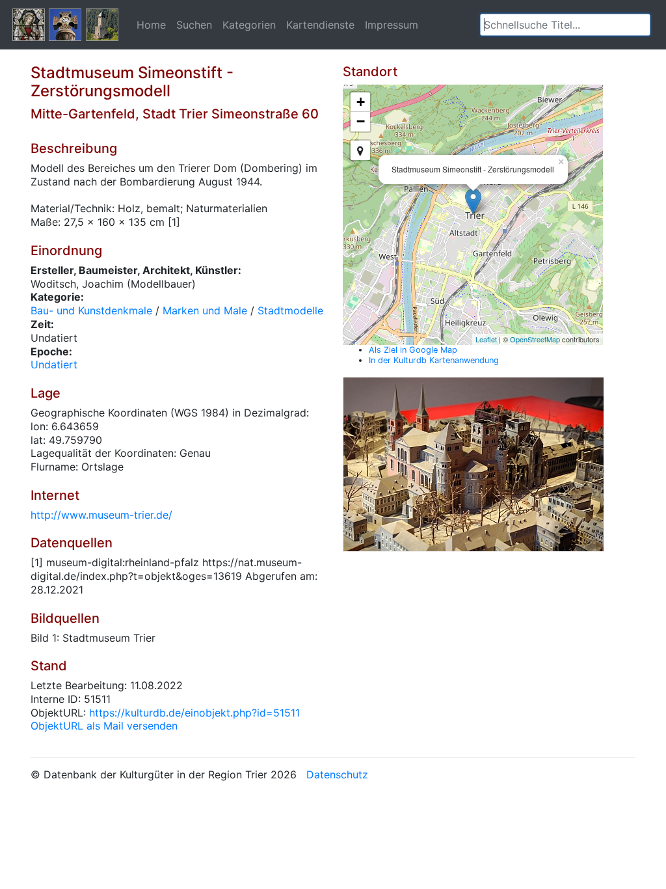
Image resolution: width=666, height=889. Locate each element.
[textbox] (565, 24)
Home (151, 24)
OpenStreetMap (535, 339)
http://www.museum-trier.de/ (101, 514)
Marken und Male (205, 310)
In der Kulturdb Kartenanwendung (434, 360)
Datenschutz (337, 774)
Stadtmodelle (290, 310)
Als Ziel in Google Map (413, 350)
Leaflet (486, 339)
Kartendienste (320, 24)
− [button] (360, 121)
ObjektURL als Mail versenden (104, 725)
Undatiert (54, 364)
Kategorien (249, 24)
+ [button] (360, 102)
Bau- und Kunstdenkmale (91, 310)
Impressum (391, 24)
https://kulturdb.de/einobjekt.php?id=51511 (194, 712)
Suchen (194, 24)
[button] (640, 25)
